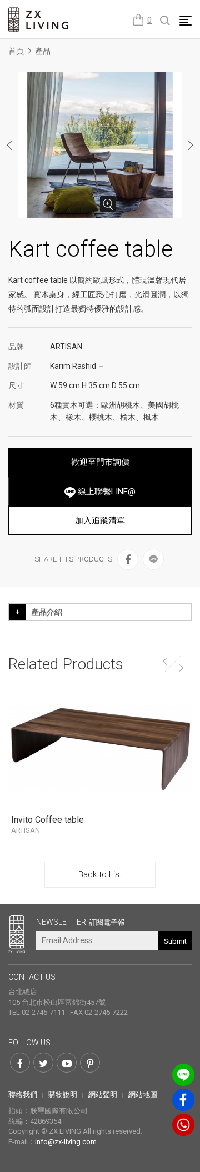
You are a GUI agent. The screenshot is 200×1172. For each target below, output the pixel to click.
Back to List (100, 874)
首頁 (16, 51)
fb (183, 1100)
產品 (43, 51)
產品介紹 (46, 612)
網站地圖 (142, 1094)
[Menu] (185, 20)
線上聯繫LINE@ (106, 492)
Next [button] (190, 145)
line (183, 1075)
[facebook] (127, 559)
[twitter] (43, 1063)
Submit (175, 941)
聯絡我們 (22, 1094)
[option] (100, 145)
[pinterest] (90, 1063)
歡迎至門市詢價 (100, 462)
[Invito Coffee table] (100, 749)
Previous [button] (10, 145)
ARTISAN (69, 346)
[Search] (165, 21)
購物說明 (62, 1094)
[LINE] (153, 559)
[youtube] (67, 1063)
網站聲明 (102, 1094)
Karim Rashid (76, 366)
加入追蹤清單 (100, 520)
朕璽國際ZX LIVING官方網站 (38, 19)
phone (183, 1125)
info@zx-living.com (66, 1142)
